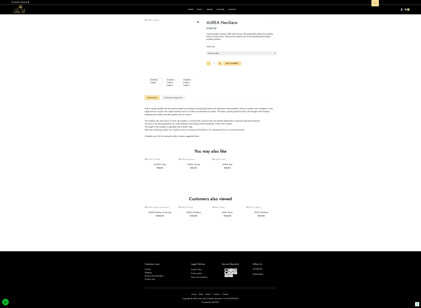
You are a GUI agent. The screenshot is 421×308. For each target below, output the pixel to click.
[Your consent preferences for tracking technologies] (417, 304)
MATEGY (215, 302)
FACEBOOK (257, 269)
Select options (194, 171)
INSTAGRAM (258, 274)
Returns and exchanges (154, 276)
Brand (210, 9)
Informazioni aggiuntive (173, 97)
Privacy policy (196, 273)
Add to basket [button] (160, 171)
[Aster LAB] (19, 9)
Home (190, 9)
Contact (232, 9)
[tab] (153, 97)
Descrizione (152, 97)
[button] (198, 22)
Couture (220, 9)
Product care (150, 279)
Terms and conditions (199, 277)
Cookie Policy (196, 269)
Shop (199, 9)
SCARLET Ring (275, 20)
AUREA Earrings (272, 20)
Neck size (211, 46)
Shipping (148, 272)
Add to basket (232, 63)
